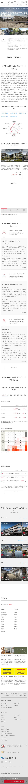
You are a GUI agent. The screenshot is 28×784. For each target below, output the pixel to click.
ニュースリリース (17, 719)
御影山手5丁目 (4, 116)
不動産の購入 (17, 57)
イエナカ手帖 (20, 766)
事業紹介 (16, 717)
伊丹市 (2, 626)
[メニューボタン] (2, 2)
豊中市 (15, 614)
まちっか (13, 766)
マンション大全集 (5, 766)
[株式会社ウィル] (1, 8)
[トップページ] (10, 2)
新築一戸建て (13, 395)
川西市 (2, 628)
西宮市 (2, 619)
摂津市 (15, 624)
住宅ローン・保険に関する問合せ (8, 735)
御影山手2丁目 (4, 113)
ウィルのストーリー (5, 767)
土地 (25, 395)
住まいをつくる (4, 705)
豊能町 (15, 612)
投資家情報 (3, 719)
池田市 (15, 621)
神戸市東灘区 (4, 614)
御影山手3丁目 (13, 113)
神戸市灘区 (3, 612)
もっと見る (13, 367)
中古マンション (5, 395)
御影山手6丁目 (13, 116)
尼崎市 (2, 624)
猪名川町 (3, 631)
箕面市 (15, 619)
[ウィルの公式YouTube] (6, 762)
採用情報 (3, 721)
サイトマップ (3, 775)
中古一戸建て (20, 395)
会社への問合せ (4, 737)
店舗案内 (2, 715)
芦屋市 (2, 617)
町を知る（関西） (6, 604)
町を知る (4, 598)
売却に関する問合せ (5, 731)
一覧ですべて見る (22, 518)
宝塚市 (2, 621)
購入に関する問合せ (5, 729)
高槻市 (15, 626)
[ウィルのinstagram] (10, 762)
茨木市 (15, 628)
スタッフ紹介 (17, 715)
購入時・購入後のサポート (6, 707)
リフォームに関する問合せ (6, 733)
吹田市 (15, 617)
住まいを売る (17, 703)
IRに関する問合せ (4, 740)
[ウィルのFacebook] (2, 762)
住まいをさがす (4, 703)
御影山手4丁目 (22, 113)
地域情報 (9, 57)
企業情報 (2, 717)
